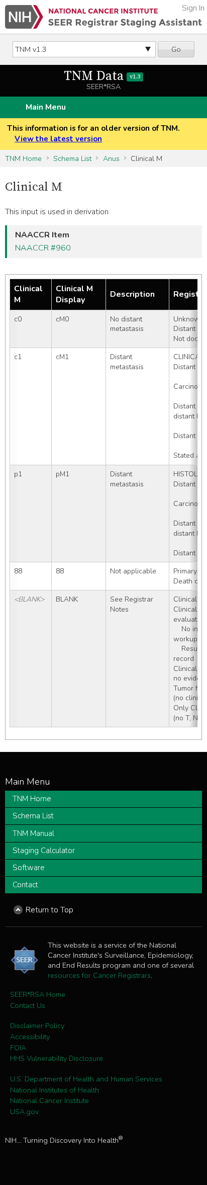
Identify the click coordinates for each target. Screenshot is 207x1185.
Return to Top (49, 909)
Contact (25, 885)
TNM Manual (33, 833)
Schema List (72, 158)
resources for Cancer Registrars (99, 975)
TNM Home (23, 158)
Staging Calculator (44, 850)
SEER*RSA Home (37, 994)
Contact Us (27, 1005)
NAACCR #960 (43, 247)
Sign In (193, 8)
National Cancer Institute (49, 1100)
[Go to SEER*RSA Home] (103, 17)
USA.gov (24, 1112)
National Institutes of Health (54, 1090)
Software (29, 868)
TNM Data (102, 76)
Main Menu (46, 107)
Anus (111, 158)
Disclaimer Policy (37, 1026)
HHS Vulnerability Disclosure (56, 1058)
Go (176, 49)
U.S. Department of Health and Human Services (86, 1079)
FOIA (18, 1048)
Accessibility (30, 1037)
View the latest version (58, 139)
